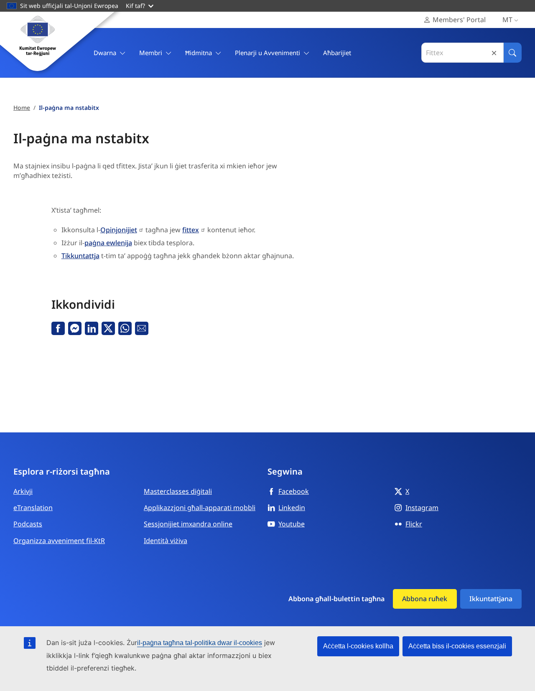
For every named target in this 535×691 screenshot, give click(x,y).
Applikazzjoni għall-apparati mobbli (199, 507)
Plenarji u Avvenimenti (267, 52)
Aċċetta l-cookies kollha (358, 646)
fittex (190, 229)
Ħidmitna (198, 52)
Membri (150, 52)
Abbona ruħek (424, 598)
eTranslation (33, 507)
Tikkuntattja (80, 255)
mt (507, 19)
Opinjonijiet (118, 229)
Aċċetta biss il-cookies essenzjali (457, 646)
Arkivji (23, 491)
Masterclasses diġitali (178, 491)
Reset (494, 53)
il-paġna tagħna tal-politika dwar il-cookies (199, 642)
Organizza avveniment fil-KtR (59, 540)
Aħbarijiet (337, 52)
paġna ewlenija (108, 242)
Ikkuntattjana (490, 598)
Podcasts (27, 523)
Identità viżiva (165, 540)
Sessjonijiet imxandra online (188, 523)
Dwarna (105, 52)
